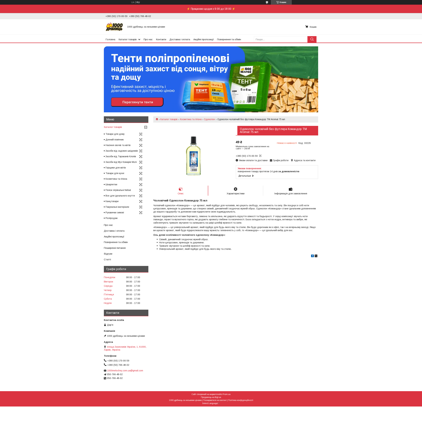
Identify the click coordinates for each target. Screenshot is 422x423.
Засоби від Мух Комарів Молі (121, 162)
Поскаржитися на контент (215, 400)
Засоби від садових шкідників (122, 150)
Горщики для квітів (116, 167)
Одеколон (209, 119)
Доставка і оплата (179, 39)
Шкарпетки (111, 184)
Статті (107, 259)
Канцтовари (112, 201)
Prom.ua (226, 394)
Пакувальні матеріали (117, 207)
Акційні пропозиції (203, 39)
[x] (316, 256)
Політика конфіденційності (240, 400)
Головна (110, 39)
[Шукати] (311, 39)
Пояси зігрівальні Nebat (118, 190)
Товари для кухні (115, 173)
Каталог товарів (128, 39)
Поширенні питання (115, 247)
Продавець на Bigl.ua (211, 397)
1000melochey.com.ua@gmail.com (125, 370)
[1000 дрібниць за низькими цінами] (114, 26)
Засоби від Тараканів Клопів (121, 156)
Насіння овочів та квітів (118, 145)
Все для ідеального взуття (120, 195)
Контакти (161, 39)
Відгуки (108, 253)
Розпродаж (112, 218)
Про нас (148, 39)
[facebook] (312, 256)
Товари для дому (115, 134)
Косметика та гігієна (191, 119)
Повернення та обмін (229, 39)
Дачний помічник (115, 139)
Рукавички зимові (115, 212)
